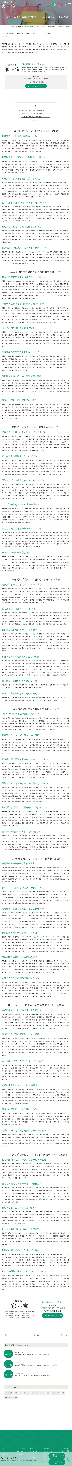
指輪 (20, 1393)
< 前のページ (7, 1335)
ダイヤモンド (35, 1393)
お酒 (58, 1393)
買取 (16, 1393)
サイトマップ (48, 1459)
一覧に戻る (36, 1335)
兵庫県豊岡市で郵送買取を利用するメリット (35, 117)
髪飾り (6, 1393)
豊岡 (11, 1393)
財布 (48, 1393)
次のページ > (65, 1335)
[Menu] (69, 5)
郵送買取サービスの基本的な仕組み (32, 114)
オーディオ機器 (13, 1397)
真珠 (63, 1393)
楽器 (5, 1397)
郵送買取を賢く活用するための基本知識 (31, 110)
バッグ (42, 1393)
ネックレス (27, 1393)
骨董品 (53, 1393)
